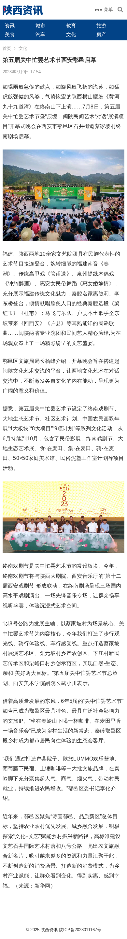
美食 (10, 34)
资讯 (10, 25)
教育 (71, 25)
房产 (101, 34)
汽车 (40, 34)
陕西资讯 (49, 929)
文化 (71, 34)
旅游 (101, 25)
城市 (40, 25)
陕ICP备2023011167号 (80, 929)
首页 (7, 48)
